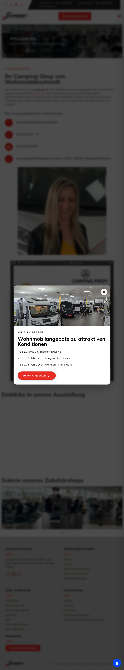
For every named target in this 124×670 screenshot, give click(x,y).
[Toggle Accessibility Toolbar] (117, 663)
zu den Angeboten (34, 375)
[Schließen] (104, 292)
